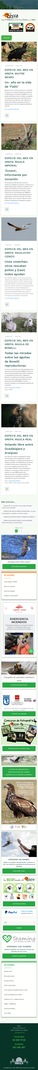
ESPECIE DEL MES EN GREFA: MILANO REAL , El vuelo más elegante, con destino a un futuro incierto (19, 512)
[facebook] (4, 5)
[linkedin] (26, 5)
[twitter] (9, 5)
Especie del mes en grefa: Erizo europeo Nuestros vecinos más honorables (17, 506)
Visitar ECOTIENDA (19, 904)
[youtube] (22, 5)
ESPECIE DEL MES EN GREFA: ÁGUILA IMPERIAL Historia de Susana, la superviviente (17, 521)
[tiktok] (17, 5)
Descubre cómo (19, 871)
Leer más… (7, 115)
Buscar (6, 38)
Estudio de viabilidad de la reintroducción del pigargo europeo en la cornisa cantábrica (19, 772)
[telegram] (34, 5)
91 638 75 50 (19, 1040)
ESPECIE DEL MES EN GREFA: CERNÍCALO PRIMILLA (19, 517)
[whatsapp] (30, 5)
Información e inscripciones (19, 748)
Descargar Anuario (19, 566)
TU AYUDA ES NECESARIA (19, 685)
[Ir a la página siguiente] (24, 530)
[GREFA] (18, 17)
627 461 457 (19, 1047)
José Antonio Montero (13, 109)
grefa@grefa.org (19, 1032)
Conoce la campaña (19, 714)
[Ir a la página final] (26, 530)
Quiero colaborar (19, 956)
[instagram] (13, 5)
